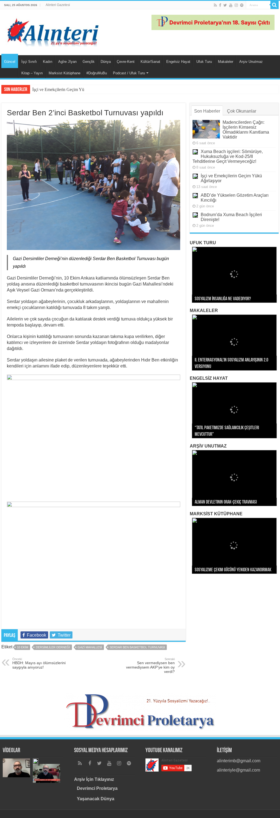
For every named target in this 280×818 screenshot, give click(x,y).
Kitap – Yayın (32, 73)
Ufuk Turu (204, 62)
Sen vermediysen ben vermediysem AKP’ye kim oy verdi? (150, 665)
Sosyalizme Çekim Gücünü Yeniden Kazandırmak (233, 570)
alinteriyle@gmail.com (238, 770)
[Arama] (274, 5)
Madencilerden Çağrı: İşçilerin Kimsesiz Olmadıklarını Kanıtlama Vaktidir (246, 129)
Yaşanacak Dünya (95, 798)
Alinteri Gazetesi (58, 5)
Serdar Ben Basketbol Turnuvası (137, 647)
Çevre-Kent (126, 62)
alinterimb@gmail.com (238, 760)
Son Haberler (207, 111)
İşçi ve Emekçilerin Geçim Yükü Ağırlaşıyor (70, 89)
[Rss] (215, 5)
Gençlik (89, 62)
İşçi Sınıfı (29, 62)
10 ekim (22, 647)
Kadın (47, 62)
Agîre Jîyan (67, 62)
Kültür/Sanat (150, 62)
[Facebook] (220, 5)
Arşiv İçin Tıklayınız (94, 779)
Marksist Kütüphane (64, 73)
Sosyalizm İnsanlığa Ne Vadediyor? (223, 299)
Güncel (9, 62)
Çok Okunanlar (241, 111)
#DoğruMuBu (96, 73)
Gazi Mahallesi (90, 647)
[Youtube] (231, 5)
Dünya (106, 62)
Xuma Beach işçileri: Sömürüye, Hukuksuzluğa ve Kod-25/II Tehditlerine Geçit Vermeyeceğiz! (227, 156)
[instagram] (236, 5)
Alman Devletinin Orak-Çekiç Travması (226, 502)
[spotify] (242, 5)
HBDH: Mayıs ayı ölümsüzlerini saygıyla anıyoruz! (39, 663)
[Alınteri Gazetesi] (53, 30)
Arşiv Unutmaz (251, 62)
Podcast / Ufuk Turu (129, 73)
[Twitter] (225, 5)
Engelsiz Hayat (178, 62)
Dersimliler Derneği (53, 647)
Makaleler (225, 62)
